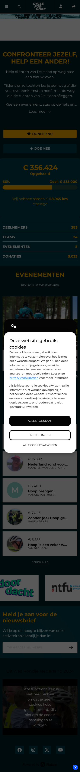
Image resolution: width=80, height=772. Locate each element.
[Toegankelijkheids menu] (75, 767)
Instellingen (40, 435)
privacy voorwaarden (23, 377)
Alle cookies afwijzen (40, 445)
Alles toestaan (40, 420)
